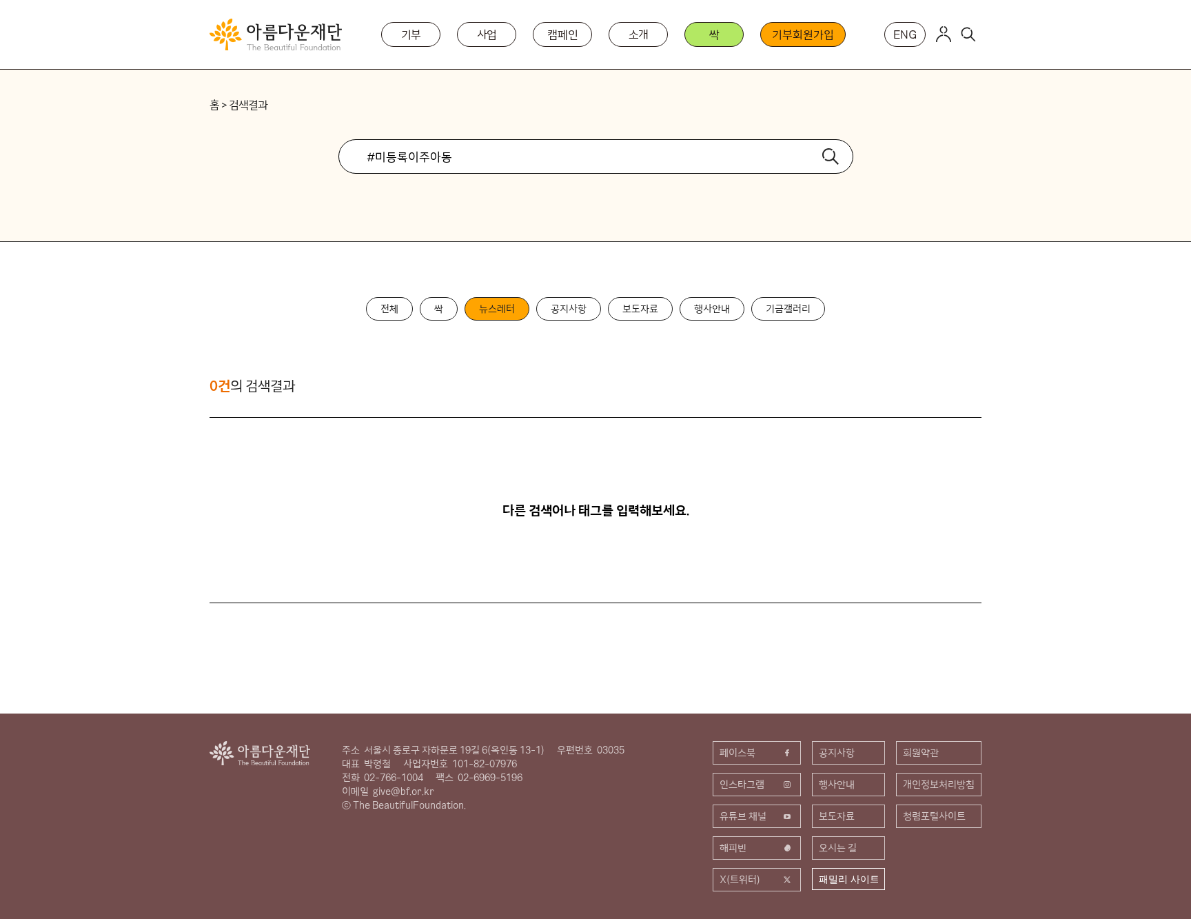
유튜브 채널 (743, 816)
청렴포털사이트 (934, 816)
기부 (411, 34)
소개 (639, 34)
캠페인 (562, 34)
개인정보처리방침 (939, 784)
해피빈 (733, 848)
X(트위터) (740, 879)
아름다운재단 (260, 753)
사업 (487, 34)
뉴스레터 (497, 309)
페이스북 (737, 753)
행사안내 (712, 309)
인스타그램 (742, 784)
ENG (905, 34)
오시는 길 (838, 848)
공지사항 (569, 309)
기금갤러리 (788, 309)
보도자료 (640, 309)
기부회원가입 (802, 34)
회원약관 (921, 753)
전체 (389, 309)
